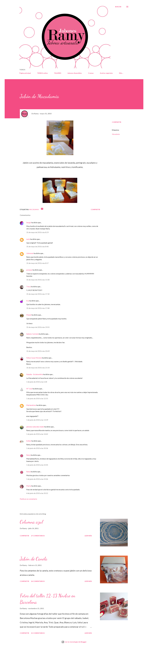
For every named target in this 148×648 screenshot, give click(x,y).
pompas (29, 270)
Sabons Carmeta (32, 334)
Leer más (88, 536)
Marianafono (31, 405)
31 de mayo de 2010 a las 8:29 (37, 232)
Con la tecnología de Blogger (75, 642)
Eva (27, 301)
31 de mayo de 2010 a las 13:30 (38, 280)
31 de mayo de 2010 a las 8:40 (37, 246)
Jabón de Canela (33, 559)
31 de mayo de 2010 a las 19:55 (38, 327)
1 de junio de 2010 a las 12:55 (37, 398)
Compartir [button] (116, 122)
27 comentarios (38, 536)
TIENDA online (42, 73)
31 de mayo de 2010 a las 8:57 (37, 263)
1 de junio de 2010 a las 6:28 (36, 382)
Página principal (25, 73)
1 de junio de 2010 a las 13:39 (37, 420)
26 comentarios (38, 581)
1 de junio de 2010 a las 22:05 (37, 465)
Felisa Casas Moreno (34, 358)
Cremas (91, 73)
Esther (28, 441)
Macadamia (116, 134)
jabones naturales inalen (35, 427)
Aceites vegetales (106, 73)
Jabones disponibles (74, 73)
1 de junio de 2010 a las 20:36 (37, 448)
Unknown (29, 253)
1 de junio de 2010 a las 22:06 (37, 479)
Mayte (28, 315)
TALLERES (57, 73)
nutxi (28, 239)
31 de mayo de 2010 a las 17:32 (38, 294)
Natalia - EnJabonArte (34, 374)
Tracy (28, 286)
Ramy (28, 455)
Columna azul (31, 522)
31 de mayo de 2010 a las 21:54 (38, 368)
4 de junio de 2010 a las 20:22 (37, 493)
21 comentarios (38, 633)
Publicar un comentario (28, 499)
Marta (28, 486)
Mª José (29, 389)
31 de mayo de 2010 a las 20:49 (38, 351)
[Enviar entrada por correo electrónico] (42, 209)
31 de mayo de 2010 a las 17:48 (38, 308)
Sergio (28, 222)
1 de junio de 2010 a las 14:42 (37, 434)
